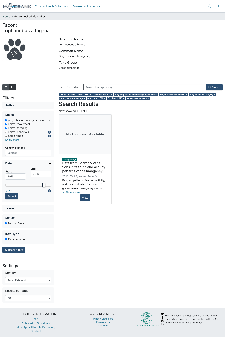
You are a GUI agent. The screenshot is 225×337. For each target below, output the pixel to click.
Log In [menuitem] (216, 6)
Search (215, 87)
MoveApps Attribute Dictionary (35, 327)
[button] (71, 192)
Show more (12, 139)
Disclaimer (102, 325)
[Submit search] (209, 6)
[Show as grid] (12, 87)
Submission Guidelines (36, 323)
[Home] (17, 6)
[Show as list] (5, 87)
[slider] (43, 185)
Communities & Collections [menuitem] (52, 6)
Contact (36, 331)
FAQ (35, 319)
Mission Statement (103, 318)
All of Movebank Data (72, 87)
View (85, 197)
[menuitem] (86, 6)
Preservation (103, 322)
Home (6, 16)
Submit (11, 196)
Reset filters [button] (15, 249)
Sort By (10, 272)
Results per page (16, 290)
